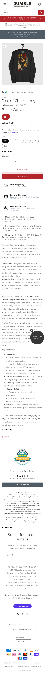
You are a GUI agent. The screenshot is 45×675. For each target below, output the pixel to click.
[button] (4, 4)
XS (5, 141)
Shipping (15, 126)
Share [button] (6, 437)
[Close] (31, 330)
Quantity (5, 156)
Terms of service (23, 666)
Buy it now (22, 176)
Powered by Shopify (22, 663)
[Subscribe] (37, 555)
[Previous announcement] (4, 18)
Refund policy (36, 663)
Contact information (24, 670)
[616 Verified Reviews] (22, 466)
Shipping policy (36, 666)
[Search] (41, 12)
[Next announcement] (40, 18)
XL (35, 141)
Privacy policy (10, 666)
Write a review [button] (22, 485)
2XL (5, 146)
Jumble (12, 663)
